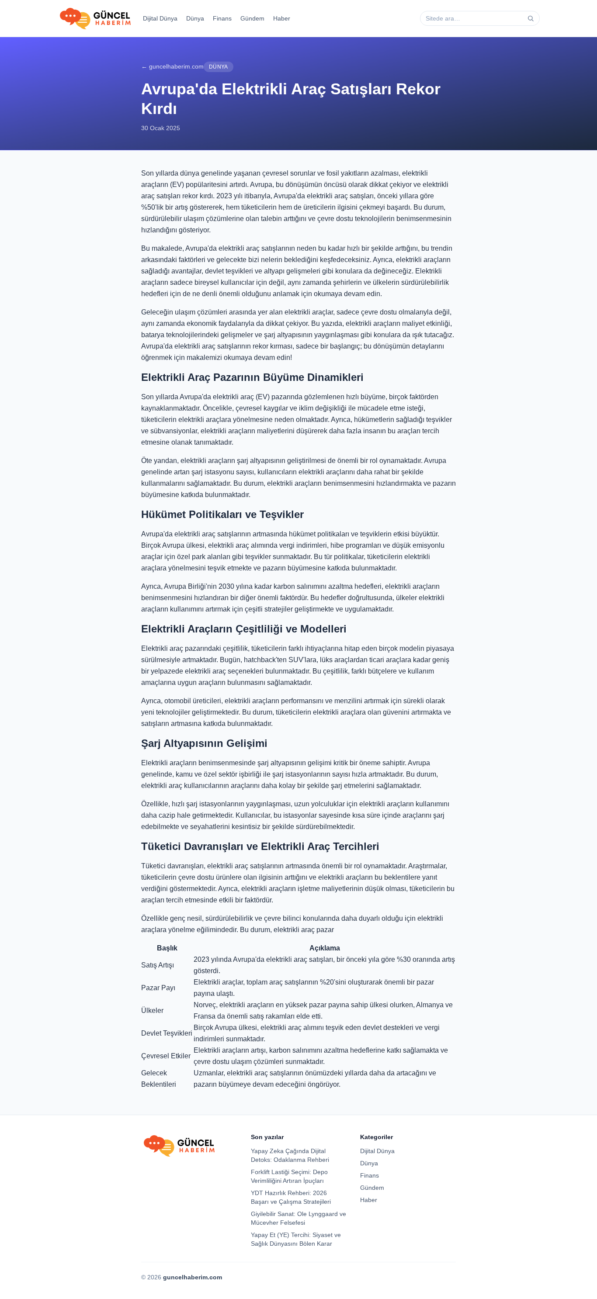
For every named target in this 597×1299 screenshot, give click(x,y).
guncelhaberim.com (192, 1277)
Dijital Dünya (160, 18)
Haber (281, 18)
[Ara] (530, 18)
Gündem (252, 18)
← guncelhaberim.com (172, 66)
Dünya (195, 18)
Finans (222, 18)
